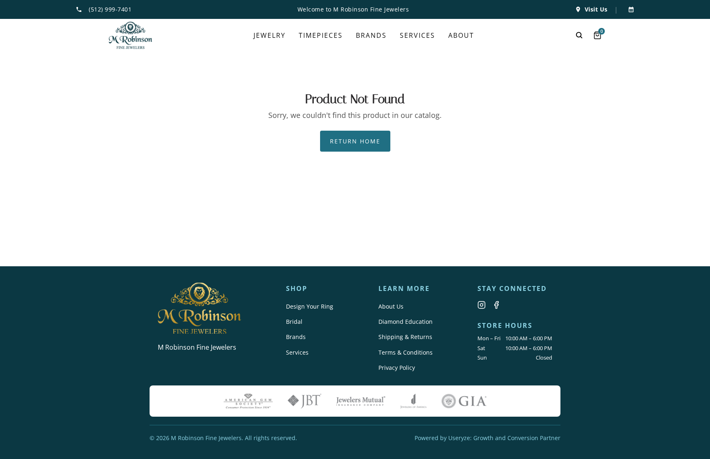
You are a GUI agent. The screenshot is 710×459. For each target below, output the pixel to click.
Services (297, 352)
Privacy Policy (396, 367)
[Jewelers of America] (413, 401)
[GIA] (463, 401)
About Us (390, 306)
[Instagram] (481, 305)
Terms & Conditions (405, 352)
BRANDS (371, 35)
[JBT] (304, 401)
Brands (296, 337)
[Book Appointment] (629, 9)
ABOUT (461, 35)
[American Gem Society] (248, 401)
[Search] (579, 35)
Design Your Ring (309, 306)
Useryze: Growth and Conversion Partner (504, 438)
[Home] (130, 35)
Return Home (355, 141)
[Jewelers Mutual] (360, 401)
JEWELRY (270, 35)
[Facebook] (496, 305)
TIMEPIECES (321, 35)
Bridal (294, 321)
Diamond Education (405, 321)
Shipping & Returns (405, 337)
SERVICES (417, 35)
